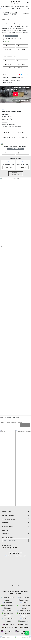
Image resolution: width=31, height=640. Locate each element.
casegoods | (19, 6)
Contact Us (5, 533)
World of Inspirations (8, 519)
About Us (5, 530)
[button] (1, 8)
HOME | (3, 6)
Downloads (5, 522)
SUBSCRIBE (25, 424)
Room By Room (6, 511)
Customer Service (7, 526)
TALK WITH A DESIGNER (15, 148)
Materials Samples (8, 515)
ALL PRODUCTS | (11, 6)
